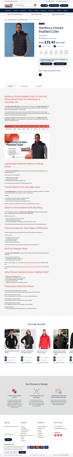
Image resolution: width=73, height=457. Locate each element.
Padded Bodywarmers (23, 19)
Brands (65, 10)
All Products (8, 10)
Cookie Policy (42, 455)
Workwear (43, 10)
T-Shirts (30, 10)
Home (6, 19)
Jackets (36, 10)
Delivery (22, 437)
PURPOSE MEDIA (64, 455)
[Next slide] (8, 367)
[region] (14, 448)
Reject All (15, 452)
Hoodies (15, 10)
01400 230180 (47, 63)
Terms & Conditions (34, 455)
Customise (7, 452)
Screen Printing (24, 431)
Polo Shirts (22, 10)
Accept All (22, 452)
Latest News (23, 428)
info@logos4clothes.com (61, 428)
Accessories (51, 10)
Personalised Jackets (12, 19)
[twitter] (58, 435)
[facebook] (55, 435)
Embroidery (23, 433)
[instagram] (61, 435)
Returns (22, 438)
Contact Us (23, 440)
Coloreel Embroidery (25, 430)
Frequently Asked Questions (27, 435)
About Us (23, 426)
